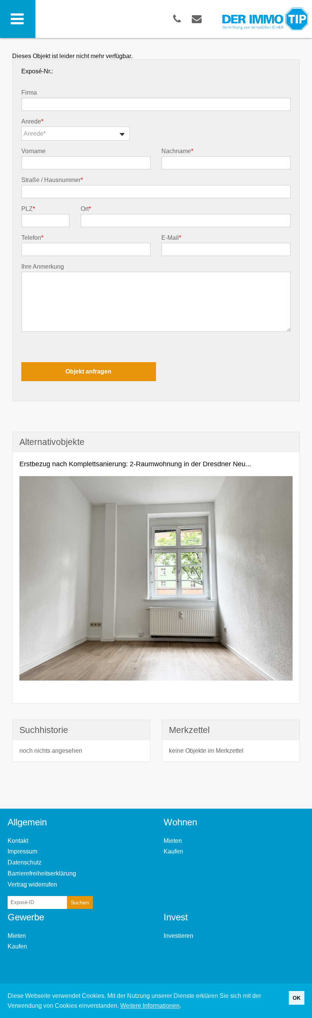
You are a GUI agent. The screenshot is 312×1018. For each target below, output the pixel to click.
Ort (86, 209)
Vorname (33, 151)
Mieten (173, 841)
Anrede (32, 122)
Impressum (22, 851)
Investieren (178, 936)
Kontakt (18, 841)
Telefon (32, 238)
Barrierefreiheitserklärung (42, 873)
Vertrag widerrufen (32, 884)
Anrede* (35, 133)
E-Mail (171, 238)
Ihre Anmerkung (42, 267)
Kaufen (173, 851)
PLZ (28, 209)
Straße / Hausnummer (52, 180)
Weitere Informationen (150, 1005)
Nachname (177, 151)
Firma (29, 93)
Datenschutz (24, 862)
